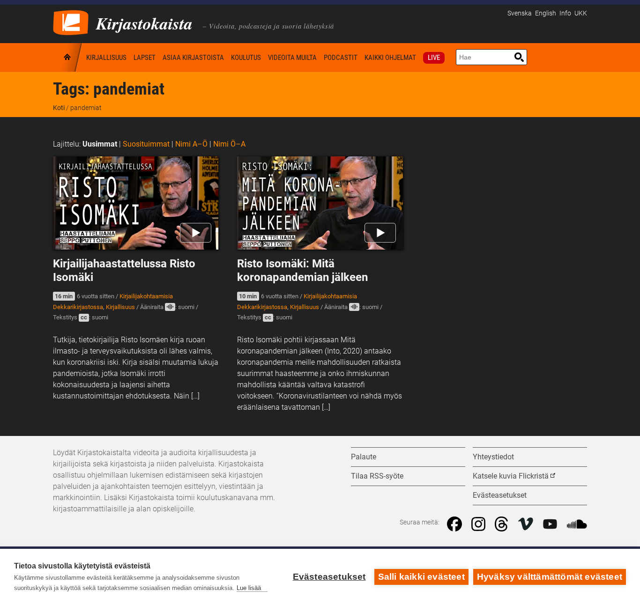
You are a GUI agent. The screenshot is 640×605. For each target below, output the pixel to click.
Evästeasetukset (329, 577)
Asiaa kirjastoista (193, 57)
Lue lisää (249, 587)
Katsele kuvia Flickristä (511, 476)
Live (434, 57)
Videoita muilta (292, 57)
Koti (68, 57)
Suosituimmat (146, 144)
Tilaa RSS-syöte (377, 476)
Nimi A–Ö (191, 144)
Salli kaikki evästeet (421, 577)
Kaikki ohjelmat (390, 57)
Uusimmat (99, 144)
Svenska (519, 13)
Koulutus (246, 57)
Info (565, 13)
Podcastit (340, 57)
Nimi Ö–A (229, 144)
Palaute (363, 456)
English (545, 13)
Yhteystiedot (493, 456)
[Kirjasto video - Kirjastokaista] (71, 21)
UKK (580, 13)
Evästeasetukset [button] (500, 495)
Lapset (145, 57)
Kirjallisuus (106, 57)
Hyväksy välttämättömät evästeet (549, 577)
